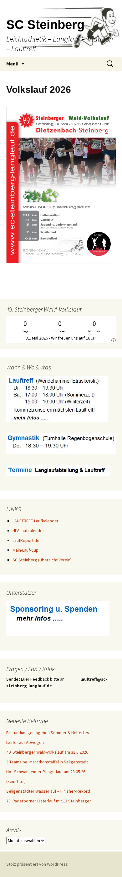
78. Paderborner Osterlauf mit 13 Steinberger (48, 801)
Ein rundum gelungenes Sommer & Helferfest (48, 732)
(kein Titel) (16, 781)
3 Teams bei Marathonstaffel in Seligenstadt (47, 762)
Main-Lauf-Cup (25, 550)
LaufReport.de (26, 540)
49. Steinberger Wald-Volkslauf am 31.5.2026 (47, 752)
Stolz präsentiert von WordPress (37, 864)
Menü (12, 63)
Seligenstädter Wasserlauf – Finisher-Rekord (48, 791)
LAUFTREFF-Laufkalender (35, 521)
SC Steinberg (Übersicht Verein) (42, 560)
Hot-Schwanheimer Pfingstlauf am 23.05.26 (45, 771)
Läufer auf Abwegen (25, 742)
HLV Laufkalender (28, 530)
